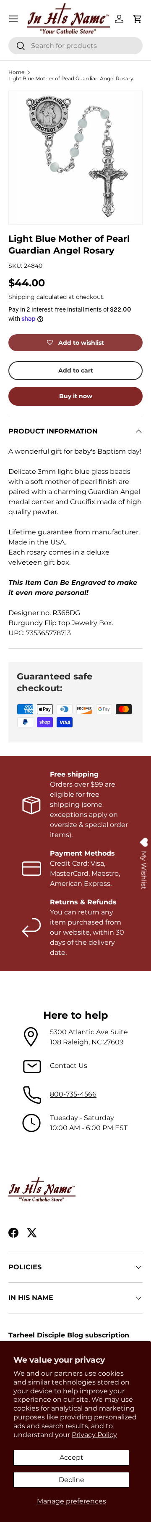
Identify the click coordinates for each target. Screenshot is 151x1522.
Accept (71, 1457)
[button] (137, 19)
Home (16, 72)
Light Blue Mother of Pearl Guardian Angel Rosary (70, 78)
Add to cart (75, 370)
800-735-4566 (73, 1094)
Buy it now (75, 396)
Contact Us (68, 1066)
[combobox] (75, 45)
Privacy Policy (94, 1435)
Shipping (21, 297)
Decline (71, 1480)
